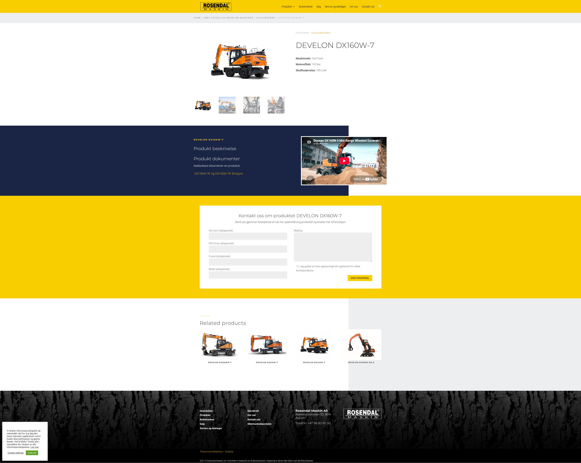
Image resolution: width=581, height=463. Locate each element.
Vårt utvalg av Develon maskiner (228, 18)
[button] (379, 9)
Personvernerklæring (211, 451)
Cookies (229, 451)
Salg (318, 6)
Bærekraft (253, 410)
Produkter (287, 6)
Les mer (35, 447)
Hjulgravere (265, 18)
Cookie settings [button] (16, 453)
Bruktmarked (305, 6)
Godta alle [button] (32, 453)
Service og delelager (335, 6)
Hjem (197, 18)
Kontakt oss (368, 6)
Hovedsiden (206, 410)
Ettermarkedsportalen (259, 423)
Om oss (354, 6)
